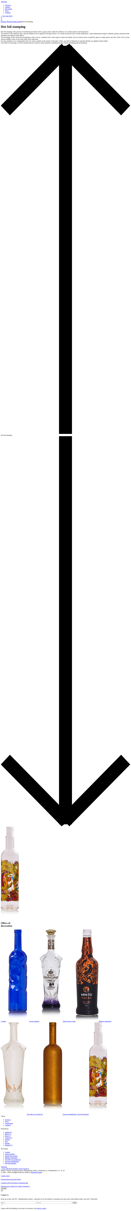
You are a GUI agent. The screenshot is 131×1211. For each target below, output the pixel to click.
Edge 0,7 (8, 1136)
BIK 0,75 (8, 1134)
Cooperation (9, 1123)
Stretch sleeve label (11, 1156)
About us (8, 5)
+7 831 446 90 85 (6, 16)
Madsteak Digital (36, 1172)
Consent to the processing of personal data (14, 1183)
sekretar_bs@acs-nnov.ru (21, 1169)
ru (1, 20)
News (7, 11)
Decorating (8, 9)
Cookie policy (5, 1176)
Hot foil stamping (10, 1163)
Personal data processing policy (11, 1179)
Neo (6, 1141)
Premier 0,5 (8, 1145)
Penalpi (7, 1143)
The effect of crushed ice (13, 1159)
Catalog (7, 7)
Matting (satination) (11, 1158)
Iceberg (7, 1140)
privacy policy (41, 1208)
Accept (4, 1188)
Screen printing (10, 1154)
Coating (7, 1152)
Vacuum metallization (12, 1161)
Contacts (8, 12)
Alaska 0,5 (8, 1132)
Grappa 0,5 (8, 1138)
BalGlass (4, 2)
